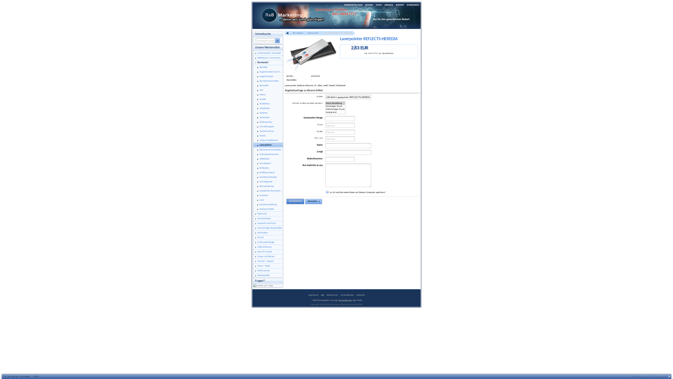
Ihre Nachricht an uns (312, 165)
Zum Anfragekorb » (640, 376)
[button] (277, 40)
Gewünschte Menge (313, 118)
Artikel (320, 96)
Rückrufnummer (315, 159)
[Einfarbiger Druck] (335, 106)
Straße (320, 131)
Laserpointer (313, 33)
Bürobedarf (298, 33)
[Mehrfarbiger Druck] (335, 109)
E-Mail (320, 152)
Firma (320, 125)
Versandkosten (387, 53)
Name (320, 145)
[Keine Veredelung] (335, 103)
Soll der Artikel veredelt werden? (307, 103)
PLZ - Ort (319, 138)
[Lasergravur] (335, 112)
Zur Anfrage (658, 376)
